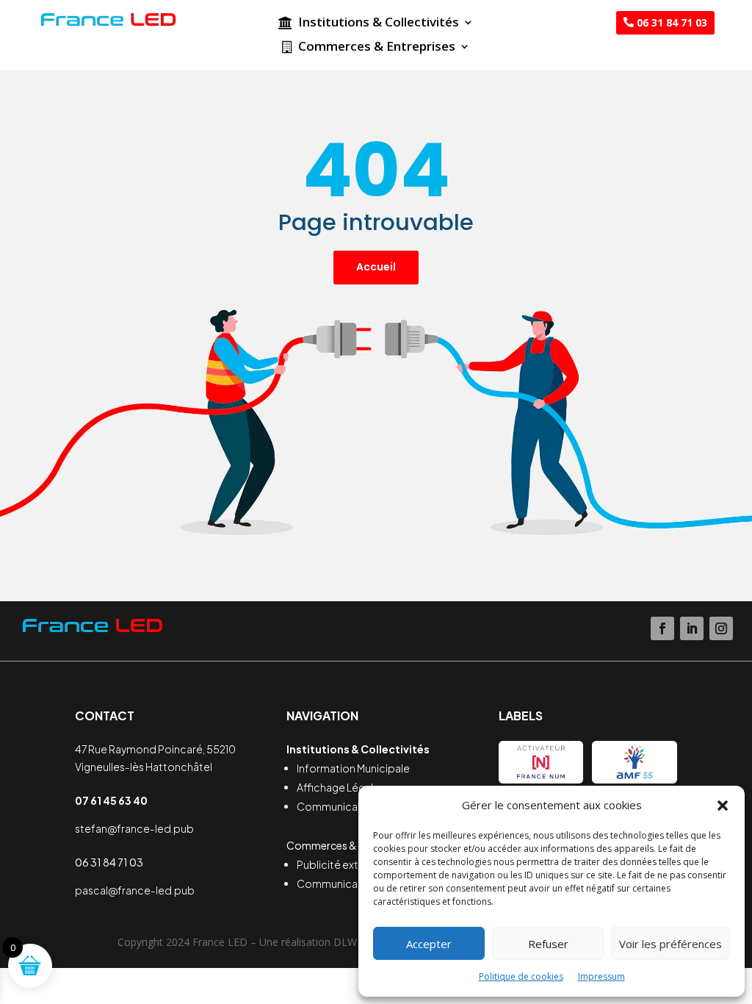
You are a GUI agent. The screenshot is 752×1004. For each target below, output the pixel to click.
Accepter (429, 943)
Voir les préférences (670, 943)
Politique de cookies (521, 976)
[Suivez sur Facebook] (662, 628)
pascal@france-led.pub (135, 890)
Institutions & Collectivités (378, 23)
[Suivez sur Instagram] (721, 628)
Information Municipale (353, 768)
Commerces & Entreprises (376, 47)
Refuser (548, 943)
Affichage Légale (338, 787)
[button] (722, 805)
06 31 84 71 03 (672, 22)
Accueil (376, 266)
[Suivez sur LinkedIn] (692, 628)
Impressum (601, 976)
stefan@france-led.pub (134, 828)
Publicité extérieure (345, 864)
